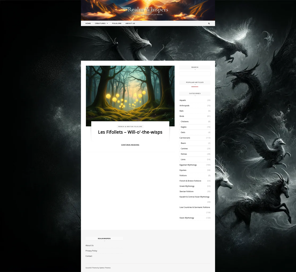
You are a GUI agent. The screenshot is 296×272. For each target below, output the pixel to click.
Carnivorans (185, 138)
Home (88, 23)
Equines (183, 170)
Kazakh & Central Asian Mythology (194, 196)
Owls (183, 132)
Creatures (100, 23)
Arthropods (184, 105)
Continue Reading (130, 145)
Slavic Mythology (187, 218)
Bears (183, 143)
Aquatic (183, 100)
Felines (184, 154)
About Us (130, 23)
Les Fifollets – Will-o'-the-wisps (130, 132)
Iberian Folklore (186, 191)
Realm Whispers (148, 9)
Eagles (184, 127)
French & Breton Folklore (130, 126)
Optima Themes (105, 268)
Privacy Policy (91, 250)
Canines (184, 148)
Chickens (185, 121)
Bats (181, 111)
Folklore (116, 23)
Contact (89, 256)
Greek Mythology (187, 186)
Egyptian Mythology (188, 165)
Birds (182, 116)
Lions (183, 159)
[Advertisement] (148, 43)
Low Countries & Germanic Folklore (195, 207)
